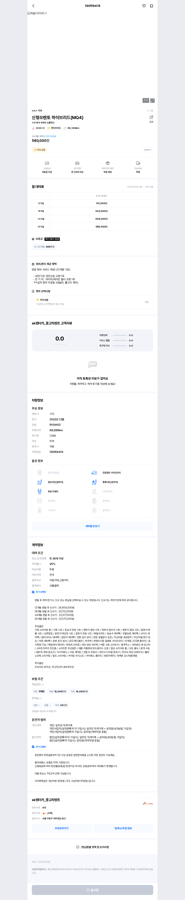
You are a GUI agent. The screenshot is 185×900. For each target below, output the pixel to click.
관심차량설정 (144, 6)
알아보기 (147, 150)
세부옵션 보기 (92, 526)
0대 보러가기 (61, 828)
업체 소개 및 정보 (123, 828)
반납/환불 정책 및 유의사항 (95, 847)
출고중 (95, 890)
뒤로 (33, 6)
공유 (151, 122)
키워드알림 (151, 6)
